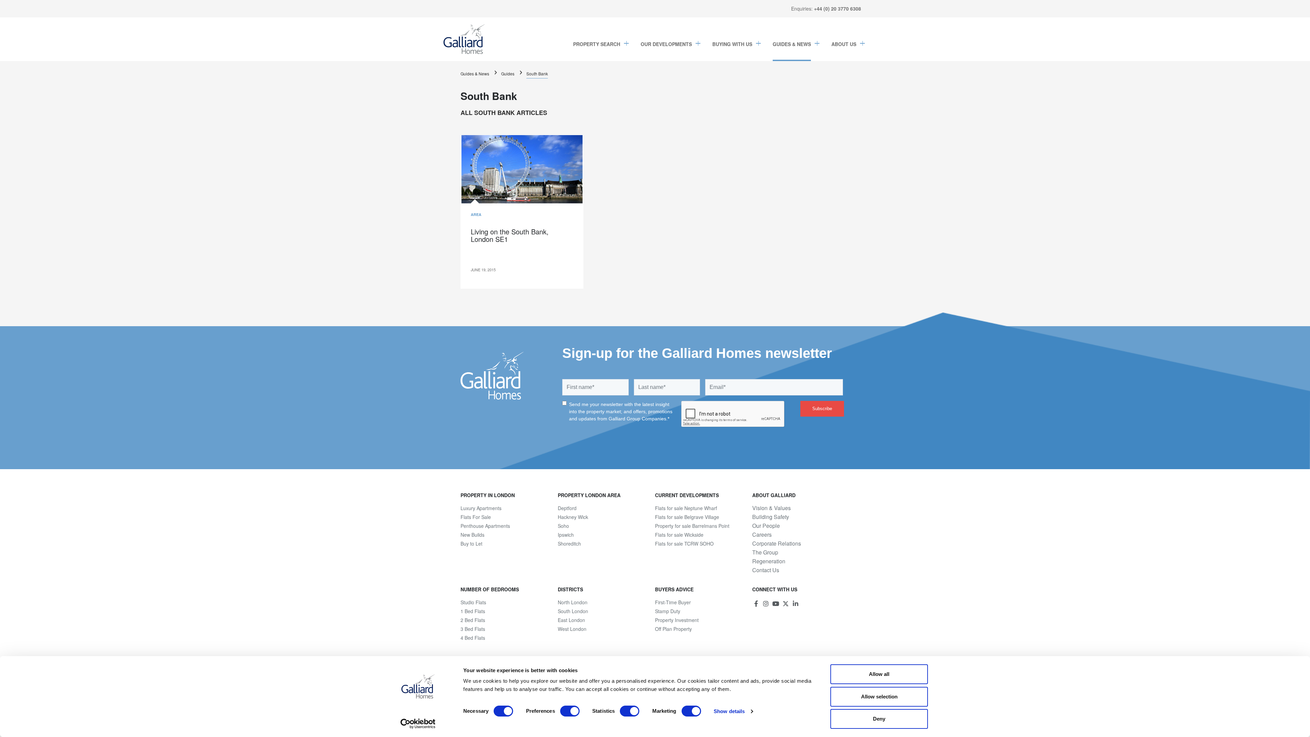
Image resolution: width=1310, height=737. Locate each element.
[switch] (570, 711)
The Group (765, 552)
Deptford (567, 508)
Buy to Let (471, 543)
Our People (766, 526)
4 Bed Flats (473, 637)
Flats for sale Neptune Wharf (686, 508)
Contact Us (765, 570)
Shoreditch (569, 543)
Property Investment (677, 620)
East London (571, 620)
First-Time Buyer (673, 602)
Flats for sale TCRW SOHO (684, 543)
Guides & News (792, 44)
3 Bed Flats (473, 628)
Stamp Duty (667, 611)
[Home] (464, 39)
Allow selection (879, 696)
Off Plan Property (673, 628)
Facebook (756, 603)
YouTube (776, 603)
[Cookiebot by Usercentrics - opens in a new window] (418, 724)
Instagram (766, 603)
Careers (762, 534)
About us (843, 44)
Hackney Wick (573, 517)
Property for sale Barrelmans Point (692, 525)
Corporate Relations (776, 543)
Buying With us (732, 44)
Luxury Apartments (481, 508)
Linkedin (795, 603)
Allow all (879, 674)
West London (572, 628)
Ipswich (566, 534)
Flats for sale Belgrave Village (687, 517)
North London (572, 602)
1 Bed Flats (473, 611)
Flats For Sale (476, 517)
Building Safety (770, 517)
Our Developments (666, 44)
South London (573, 611)
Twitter (785, 603)
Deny (879, 719)
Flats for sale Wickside (679, 534)
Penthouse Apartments (485, 525)
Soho (563, 525)
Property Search (596, 44)
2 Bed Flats (473, 620)
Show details (729, 711)
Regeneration (768, 561)
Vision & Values (771, 508)
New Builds (472, 534)
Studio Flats (473, 602)
